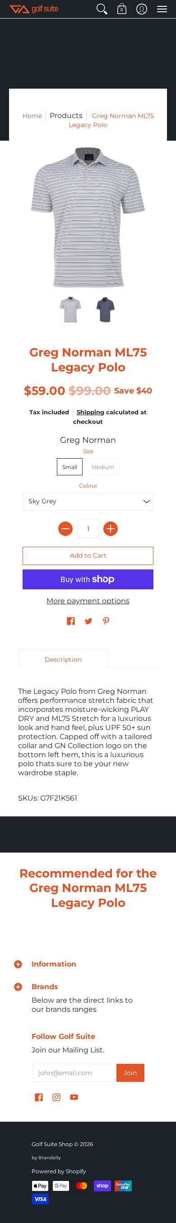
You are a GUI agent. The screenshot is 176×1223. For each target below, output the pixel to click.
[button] (102, 9)
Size (88, 451)
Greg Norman (88, 440)
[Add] (110, 528)
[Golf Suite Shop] (34, 9)
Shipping (90, 412)
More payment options (88, 601)
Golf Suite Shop (52, 1144)
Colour (88, 485)
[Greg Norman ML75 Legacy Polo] (71, 310)
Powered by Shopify (59, 1171)
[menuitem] (102, 9)
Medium (103, 467)
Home (32, 116)
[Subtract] (65, 528)
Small (69, 467)
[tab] (63, 659)
